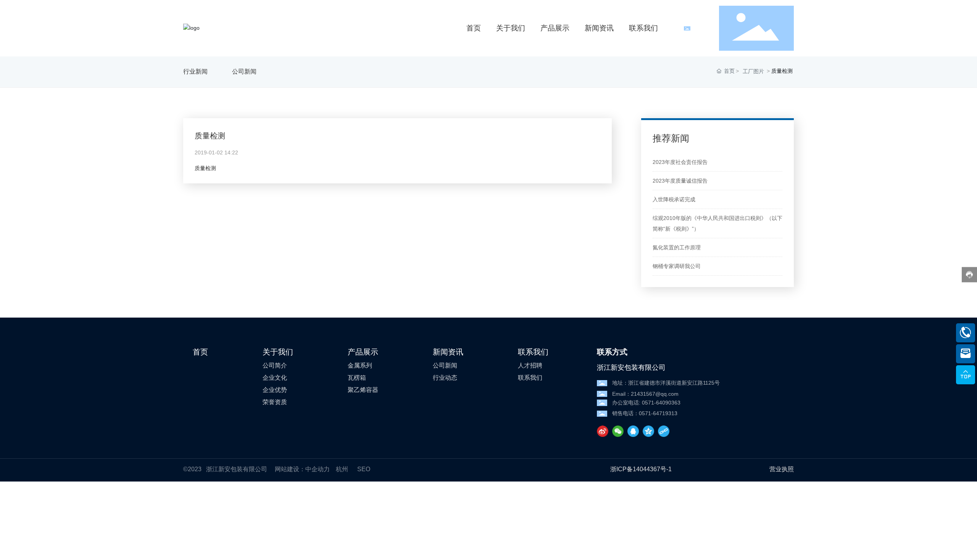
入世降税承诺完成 (674, 199)
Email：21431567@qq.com (645, 394)
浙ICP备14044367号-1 (641, 469)
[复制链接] (663, 431)
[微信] (618, 431)
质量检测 (210, 136)
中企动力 (317, 469)
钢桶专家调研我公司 (677, 266)
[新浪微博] (602, 431)
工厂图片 (753, 71)
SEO (363, 469)
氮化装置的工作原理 (677, 247)
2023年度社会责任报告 (680, 162)
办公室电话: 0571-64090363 (646, 403)
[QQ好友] (633, 431)
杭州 (342, 469)
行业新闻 (195, 71)
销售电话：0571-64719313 (644, 413)
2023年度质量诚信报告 (680, 181)
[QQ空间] (648, 431)
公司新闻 (244, 71)
